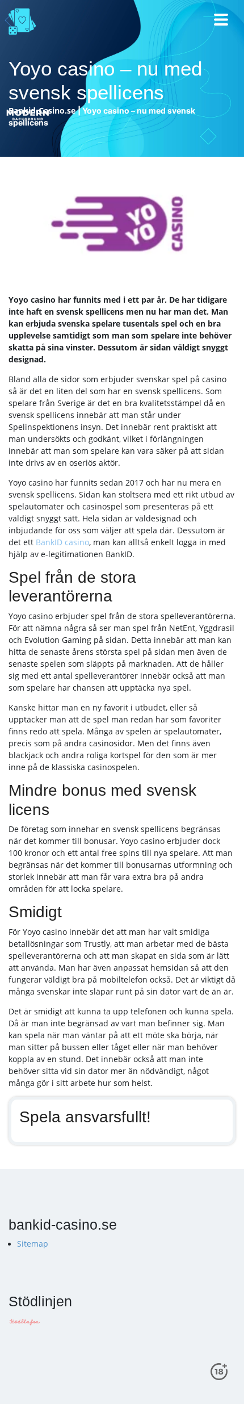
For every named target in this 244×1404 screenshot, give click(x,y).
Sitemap (32, 1243)
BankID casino (62, 542)
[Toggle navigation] (221, 21)
